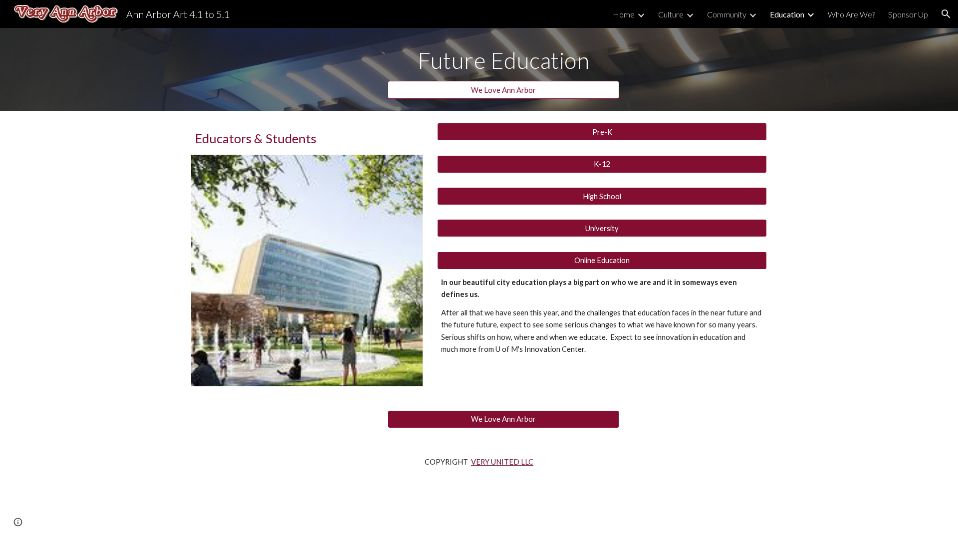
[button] (946, 14)
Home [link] (624, 14)
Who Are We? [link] (851, 14)
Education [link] (787, 14)
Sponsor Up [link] (908, 14)
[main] (503, 60)
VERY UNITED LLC (502, 462)
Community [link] (726, 14)
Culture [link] (671, 14)
